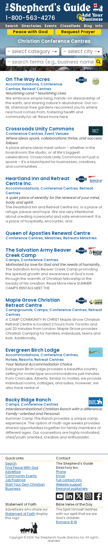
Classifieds (70, 26)
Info (98, 26)
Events (50, 26)
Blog (88, 26)
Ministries (53, 238)
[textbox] (31, 52)
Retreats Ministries (80, 238)
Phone (61, 472)
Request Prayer (78, 32)
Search (11, 26)
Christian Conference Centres (54, 41)
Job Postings (15, 480)
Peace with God (30, 32)
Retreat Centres (36, 88)
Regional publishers (72, 488)
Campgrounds (19, 309)
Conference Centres (24, 133)
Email (60, 476)
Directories (31, 26)
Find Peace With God (21, 468)
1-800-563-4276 (30, 18)
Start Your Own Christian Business (25, 486)
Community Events (21, 476)
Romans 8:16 (66, 522)
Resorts (26, 359)
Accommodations (22, 84)
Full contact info (69, 480)
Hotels (11, 359)
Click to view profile (54, 79)
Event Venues (57, 133)
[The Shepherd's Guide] (53, 7)
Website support (69, 484)
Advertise (12, 472)
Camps (12, 259)
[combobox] (32, 52)
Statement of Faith (20, 514)
